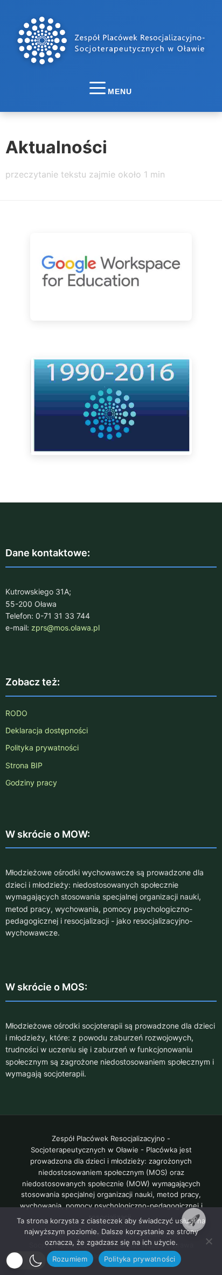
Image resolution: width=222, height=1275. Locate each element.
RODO (16, 713)
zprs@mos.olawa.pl (65, 627)
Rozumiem (70, 1259)
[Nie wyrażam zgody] (208, 1241)
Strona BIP (24, 765)
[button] (25, 1260)
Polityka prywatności (42, 747)
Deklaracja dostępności (46, 730)
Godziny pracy (31, 782)
